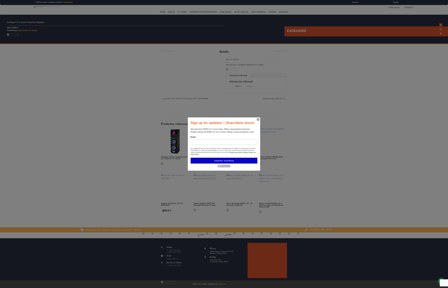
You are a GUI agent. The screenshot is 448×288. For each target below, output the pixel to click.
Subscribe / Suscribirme (224, 160)
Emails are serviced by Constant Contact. (241, 152)
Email (193, 137)
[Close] (258, 119)
